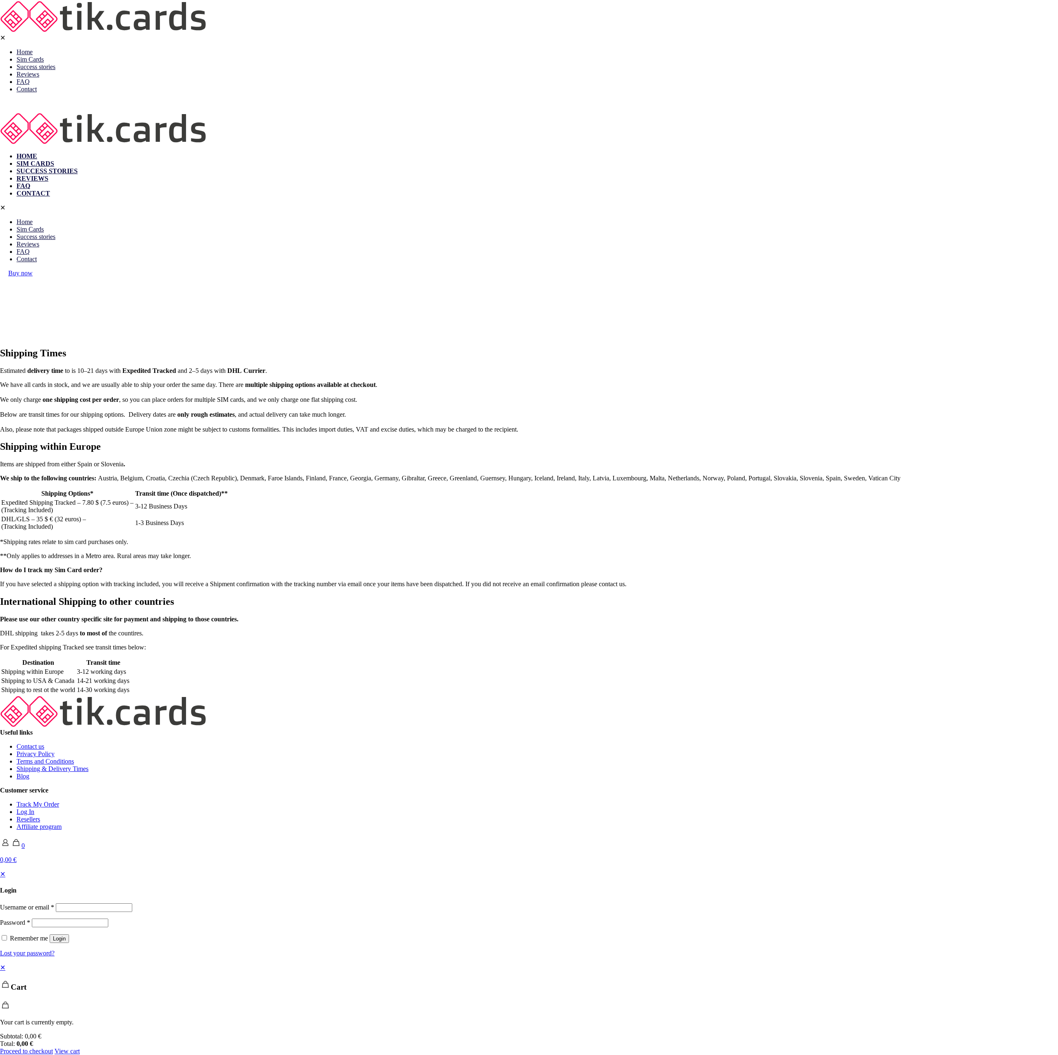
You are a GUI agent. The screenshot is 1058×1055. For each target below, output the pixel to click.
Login (59, 939)
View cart (67, 1051)
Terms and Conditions (45, 761)
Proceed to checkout (26, 1051)
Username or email (27, 907)
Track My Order (38, 804)
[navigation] (529, 1009)
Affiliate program (39, 826)
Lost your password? (27, 953)
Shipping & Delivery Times (52, 768)
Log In (25, 811)
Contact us (30, 746)
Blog (23, 776)
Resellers (28, 819)
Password (15, 922)
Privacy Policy (36, 753)
